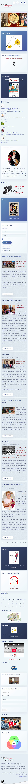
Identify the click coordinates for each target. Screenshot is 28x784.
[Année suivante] (3, 596)
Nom (3, 704)
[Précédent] (2, 542)
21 (23, 542)
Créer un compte (6, 250)
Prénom (4, 699)
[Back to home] (7, 5)
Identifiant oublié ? (6, 248)
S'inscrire (14, 586)
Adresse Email (5, 695)
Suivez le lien (13, 176)
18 (15, 542)
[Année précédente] (1, 596)
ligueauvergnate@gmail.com (16, 769)
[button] (13, 8)
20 (20, 542)
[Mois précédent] (2, 596)
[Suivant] (17, 545)
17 (12, 542)
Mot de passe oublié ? (7, 246)
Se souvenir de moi (7, 239)
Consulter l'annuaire (14, 588)
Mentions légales (23, 776)
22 (25, 542)
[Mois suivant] (4, 596)
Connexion (7, 242)
